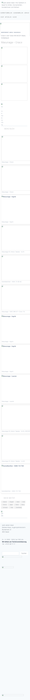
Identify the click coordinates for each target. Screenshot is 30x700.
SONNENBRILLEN (18, 13)
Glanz (18, 501)
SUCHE (15, 17)
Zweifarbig (19, 507)
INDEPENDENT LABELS (7, 32)
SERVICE (26, 13)
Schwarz (5, 507)
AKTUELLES (8, 17)
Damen (5, 501)
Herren (5, 504)
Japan (11, 504)
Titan (11, 507)
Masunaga (17, 32)
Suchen (23, 553)
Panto (17, 504)
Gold (23, 501)
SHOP (2, 17)
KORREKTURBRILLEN (6, 13)
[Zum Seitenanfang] (14, 114)
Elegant (12, 501)
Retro (23, 504)
